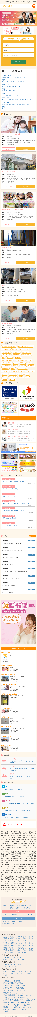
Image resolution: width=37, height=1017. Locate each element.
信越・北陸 (5, 84)
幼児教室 (4, 363)
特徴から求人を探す (8, 978)
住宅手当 (29, 363)
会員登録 (14, 914)
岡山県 (26, 947)
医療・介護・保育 (17, 958)
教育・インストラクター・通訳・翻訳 (13, 959)
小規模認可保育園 (6, 352)
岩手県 (18, 937)
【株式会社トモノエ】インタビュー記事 (12, 543)
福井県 (24, 942)
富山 (13, 86)
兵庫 (7, 95)
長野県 (5, 944)
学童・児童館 (18, 357)
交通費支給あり (5, 368)
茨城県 (18, 939)
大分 (16, 104)
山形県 (5, 939)
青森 (8, 77)
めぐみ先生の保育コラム (12, 907)
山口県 (12, 949)
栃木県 (24, 939)
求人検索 (29, 914)
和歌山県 (5, 947)
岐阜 (7, 91)
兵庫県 (24, 946)
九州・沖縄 (5, 103)
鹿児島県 (18, 952)
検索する (18, 62)
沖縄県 (26, 952)
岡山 (7, 100)
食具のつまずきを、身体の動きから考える (14, 482)
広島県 (5, 949)
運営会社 (4, 905)
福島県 (12, 939)
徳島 (20, 100)
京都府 (12, 946)
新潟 (3, 86)
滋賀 (13, 95)
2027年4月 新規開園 (6, 349)
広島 (3, 100)
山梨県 (31, 942)
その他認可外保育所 (26, 355)
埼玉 (14, 82)
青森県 (12, 937)
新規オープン (23, 366)
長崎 (10, 104)
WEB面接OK (12, 379)
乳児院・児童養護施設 (26, 360)
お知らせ (31, 905)
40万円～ (21, 972)
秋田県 (31, 937)
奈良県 (31, 946)
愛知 (3, 91)
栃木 (21, 82)
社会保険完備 (31, 366)
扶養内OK (21, 377)
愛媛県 (31, 949)
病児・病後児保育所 (6, 355)
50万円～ (29, 972)
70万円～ (13, 973)
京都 (10, 95)
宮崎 (20, 104)
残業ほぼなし (5, 374)
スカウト (4, 916)
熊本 (13, 104)
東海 (3, 89)
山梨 (7, 86)
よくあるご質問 (26, 907)
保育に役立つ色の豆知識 (9, 518)
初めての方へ (5, 914)
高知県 (5, 951)
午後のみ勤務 (31, 371)
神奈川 (7, 82)
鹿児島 (24, 104)
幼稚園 (3, 357)
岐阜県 (12, 944)
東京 (3, 82)
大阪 (3, 95)
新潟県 (5, 942)
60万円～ (5, 973)
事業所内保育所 (16, 355)
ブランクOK (4, 379)
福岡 (3, 104)
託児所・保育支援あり (22, 368)
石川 (16, 86)
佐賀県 (18, 951)
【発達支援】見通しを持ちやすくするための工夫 (16, 503)
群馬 (24, 82)
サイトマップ (10, 909)
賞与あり (16, 363)
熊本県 (31, 951)
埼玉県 (5, 940)
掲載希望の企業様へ (17, 921)
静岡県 (18, 944)
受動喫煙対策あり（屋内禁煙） (9, 346)
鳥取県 (13, 947)
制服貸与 (27, 377)
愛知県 (24, 944)
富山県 (12, 942)
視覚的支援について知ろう (10, 496)
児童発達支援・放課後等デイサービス (10, 360)
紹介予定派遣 (12, 966)
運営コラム (19, 909)
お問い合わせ (28, 909)
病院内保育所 (25, 352)
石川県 (18, 942)
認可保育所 (15, 349)
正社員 (5, 965)
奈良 (16, 95)
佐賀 (7, 104)
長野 (10, 86)
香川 (23, 100)
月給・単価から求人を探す (10, 969)
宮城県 (24, 937)
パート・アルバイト (23, 965)
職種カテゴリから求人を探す (10, 955)
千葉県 (12, 940)
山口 (16, 100)
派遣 (4, 966)
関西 (3, 93)
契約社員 (12, 965)
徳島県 (18, 949)
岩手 (11, 77)
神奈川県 (25, 940)
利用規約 (12, 905)
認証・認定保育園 (24, 349)
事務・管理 (6, 958)
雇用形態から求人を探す (9, 962)
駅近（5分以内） (13, 377)
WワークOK (4, 377)
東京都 (18, 940)
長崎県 (24, 951)
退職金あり (22, 363)
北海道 (4, 77)
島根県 (19, 947)
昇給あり (10, 363)
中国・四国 (5, 98)
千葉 (11, 82)
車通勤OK (13, 368)
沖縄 (27, 104)
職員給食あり (25, 374)
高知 (29, 100)
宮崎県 (12, 952)
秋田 (18, 77)
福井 (20, 86)
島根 (13, 100)
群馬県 (31, 939)
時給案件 (29, 973)
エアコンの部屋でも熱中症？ (10, 525)
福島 (24, 77)
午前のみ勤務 (23, 371)
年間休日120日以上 (6, 371)
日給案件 (5, 975)
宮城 (14, 77)
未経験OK (12, 374)
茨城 (18, 82)
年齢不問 (18, 374)
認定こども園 (10, 357)
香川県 (24, 949)
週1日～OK (15, 371)
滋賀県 (5, 946)
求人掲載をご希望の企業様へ (26, 1)
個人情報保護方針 (22, 905)
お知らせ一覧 (32, 536)
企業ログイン (5, 921)
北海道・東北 (6, 75)
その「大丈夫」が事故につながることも (13, 511)
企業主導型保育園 (16, 352)
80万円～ (21, 973)
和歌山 (20, 95)
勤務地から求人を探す (8, 934)
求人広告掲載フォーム (8, 923)
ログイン (21, 914)
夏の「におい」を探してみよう (11, 489)
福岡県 (12, 951)
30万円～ (13, 972)
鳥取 (10, 100)
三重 (13, 91)
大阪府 (18, 946)
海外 (3, 107)
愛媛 (26, 100)
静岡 (10, 91)
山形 (21, 77)
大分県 (5, 952)
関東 (3, 80)
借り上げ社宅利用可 (6, 366)
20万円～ (5, 972)
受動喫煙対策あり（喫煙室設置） (26, 346)
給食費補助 (15, 366)
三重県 (31, 944)
